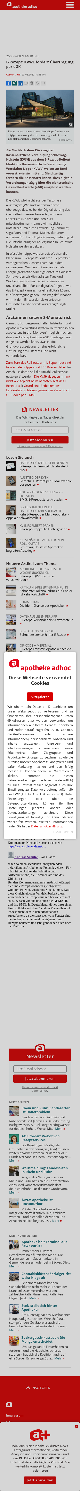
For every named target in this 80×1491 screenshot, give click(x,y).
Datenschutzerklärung (46, 826)
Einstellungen (63, 832)
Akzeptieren (40, 697)
